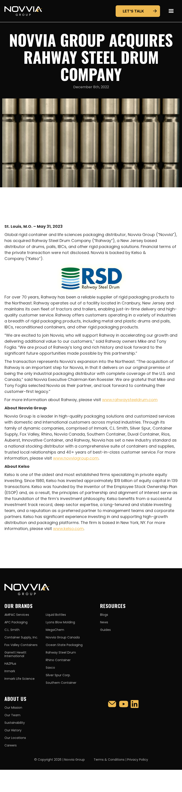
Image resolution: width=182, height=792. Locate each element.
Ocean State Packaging (64, 645)
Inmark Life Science (19, 678)
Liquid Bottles (56, 614)
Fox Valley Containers (21, 645)
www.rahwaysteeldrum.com (130, 399)
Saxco (50, 667)
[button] (171, 11)
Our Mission (13, 707)
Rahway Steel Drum (61, 652)
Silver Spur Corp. (58, 675)
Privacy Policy (137, 759)
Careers (10, 745)
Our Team (12, 715)
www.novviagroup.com (76, 458)
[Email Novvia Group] (112, 704)
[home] (23, 11)
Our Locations (15, 738)
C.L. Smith (12, 630)
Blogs (104, 614)
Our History (13, 730)
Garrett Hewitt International (15, 654)
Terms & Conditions (109, 759)
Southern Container (61, 682)
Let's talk (133, 11)
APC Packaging (16, 622)
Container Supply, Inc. (21, 637)
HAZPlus (10, 663)
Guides (105, 630)
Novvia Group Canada (63, 637)
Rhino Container (58, 660)
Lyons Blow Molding (60, 622)
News (104, 622)
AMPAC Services (16, 614)
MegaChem (55, 630)
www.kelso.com (68, 528)
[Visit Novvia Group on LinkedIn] (134, 704)
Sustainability (14, 722)
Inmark (9, 671)
